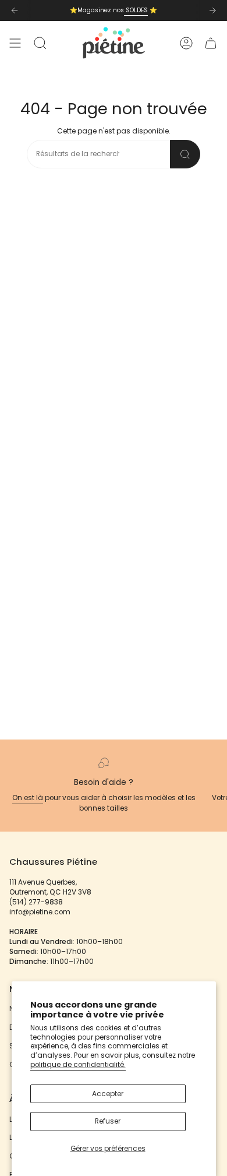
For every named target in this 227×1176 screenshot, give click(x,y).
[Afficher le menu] (15, 42)
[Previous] (14, 10)
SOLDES (136, 10)
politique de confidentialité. (78, 1064)
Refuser (107, 1121)
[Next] (212, 10)
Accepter (107, 1093)
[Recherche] (185, 154)
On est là (27, 797)
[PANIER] (210, 42)
